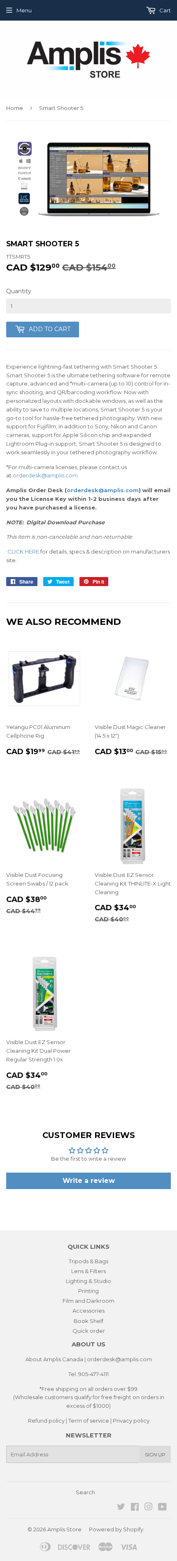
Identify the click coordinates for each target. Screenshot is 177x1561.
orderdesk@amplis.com (45, 475)
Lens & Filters (88, 1271)
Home (14, 108)
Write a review (89, 1181)
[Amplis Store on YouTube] (162, 1508)
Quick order (88, 1330)
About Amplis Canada (54, 1359)
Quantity (18, 291)
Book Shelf (88, 1321)
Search (85, 1492)
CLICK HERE (23, 551)
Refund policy (46, 1420)
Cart (164, 10)
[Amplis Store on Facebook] (134, 1508)
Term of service (88, 1420)
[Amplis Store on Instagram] (148, 1508)
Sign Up (155, 1454)
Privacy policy (131, 1420)
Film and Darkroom (88, 1300)
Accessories (88, 1310)
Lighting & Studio (88, 1281)
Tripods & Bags (88, 1261)
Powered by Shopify (116, 1529)
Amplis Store (64, 1529)
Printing (88, 1291)
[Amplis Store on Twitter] (121, 1508)
